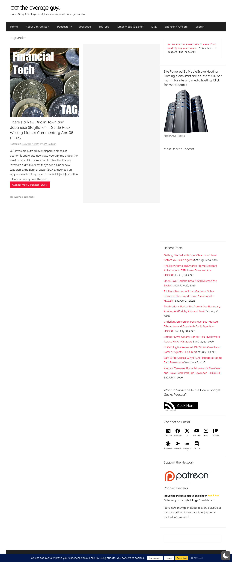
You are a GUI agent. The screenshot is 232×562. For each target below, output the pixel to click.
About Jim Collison (37, 26)
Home (14, 26)
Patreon (215, 436)
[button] (225, 555)
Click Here (186, 406)
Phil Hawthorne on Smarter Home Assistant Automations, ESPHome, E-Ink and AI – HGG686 (190, 270)
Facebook (178, 436)
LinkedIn (168, 436)
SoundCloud (187, 449)
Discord (197, 448)
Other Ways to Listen (130, 26)
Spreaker (177, 448)
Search (200, 26)
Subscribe (85, 26)
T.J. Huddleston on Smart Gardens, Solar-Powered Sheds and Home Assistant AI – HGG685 (189, 296)
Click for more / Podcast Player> (30, 184)
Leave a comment (24, 196)
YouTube (104, 26)
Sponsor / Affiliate (176, 26)
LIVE (154, 26)
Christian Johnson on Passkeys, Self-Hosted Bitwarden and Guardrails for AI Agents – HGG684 (191, 326)
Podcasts (62, 26)
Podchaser (168, 448)
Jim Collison (49, 144)
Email (206, 436)
